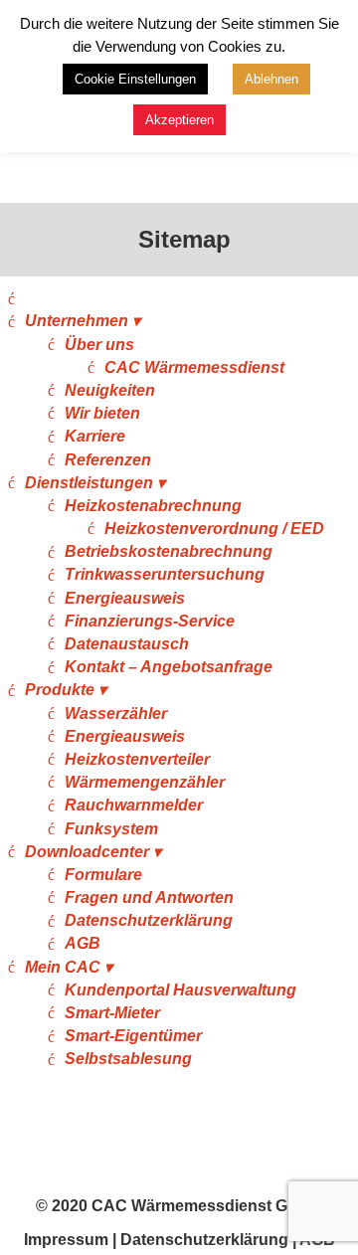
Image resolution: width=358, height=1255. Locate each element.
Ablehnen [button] (271, 79)
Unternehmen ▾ (82, 320)
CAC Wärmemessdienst (194, 367)
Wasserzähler (116, 713)
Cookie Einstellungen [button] (135, 79)
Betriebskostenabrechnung (168, 551)
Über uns (99, 344)
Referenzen (108, 459)
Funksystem (111, 828)
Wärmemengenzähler (145, 782)
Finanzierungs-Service (150, 621)
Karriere (95, 436)
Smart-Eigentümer (133, 1035)
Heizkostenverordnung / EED (214, 528)
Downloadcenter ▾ (93, 851)
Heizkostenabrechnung (153, 505)
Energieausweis (125, 598)
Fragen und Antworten (149, 897)
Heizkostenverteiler (137, 759)
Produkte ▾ (65, 689)
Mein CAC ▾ (68, 967)
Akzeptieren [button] (179, 119)
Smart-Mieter (112, 1012)
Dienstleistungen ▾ (95, 482)
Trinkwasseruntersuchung (165, 574)
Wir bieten (102, 413)
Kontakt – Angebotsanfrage (168, 666)
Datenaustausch (127, 643)
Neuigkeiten (110, 390)
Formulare (103, 874)
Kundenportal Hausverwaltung (180, 990)
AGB (82, 943)
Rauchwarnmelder (134, 805)
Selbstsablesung (128, 1058)
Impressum (66, 1239)
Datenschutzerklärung (149, 920)
